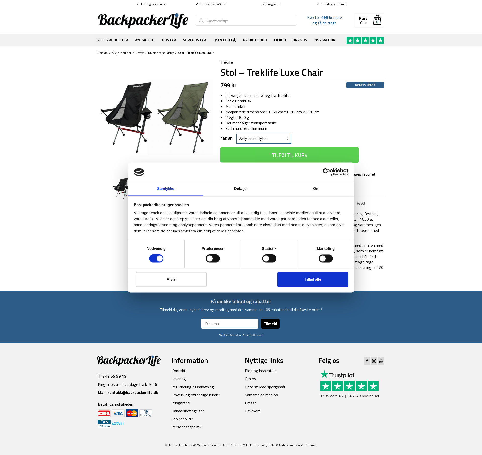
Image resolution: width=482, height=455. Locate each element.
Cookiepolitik (182, 419)
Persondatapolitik (186, 427)
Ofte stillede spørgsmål (265, 387)
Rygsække (144, 40)
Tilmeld (270, 324)
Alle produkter (112, 40)
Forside (103, 52)
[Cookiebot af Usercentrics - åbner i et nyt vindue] (326, 172)
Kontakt (178, 371)
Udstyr (169, 40)
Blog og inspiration (261, 371)
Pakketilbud (255, 40)
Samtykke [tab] (165, 188)
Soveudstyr (194, 40)
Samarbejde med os (261, 395)
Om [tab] (316, 188)
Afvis (171, 279)
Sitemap (311, 445)
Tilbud (279, 40)
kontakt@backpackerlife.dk (132, 392)
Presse (251, 403)
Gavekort (252, 411)
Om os (250, 379)
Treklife (226, 62)
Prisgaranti (271, 4)
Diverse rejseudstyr (161, 52)
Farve (226, 139)
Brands (300, 40)
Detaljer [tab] (241, 188)
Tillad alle (313, 279)
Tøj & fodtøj (224, 40)
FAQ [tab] (361, 203)
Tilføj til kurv (290, 155)
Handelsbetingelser (187, 411)
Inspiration (325, 40)
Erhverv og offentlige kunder (195, 395)
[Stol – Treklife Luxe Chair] (155, 116)
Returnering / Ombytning (192, 387)
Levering (178, 379)
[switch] (213, 259)
